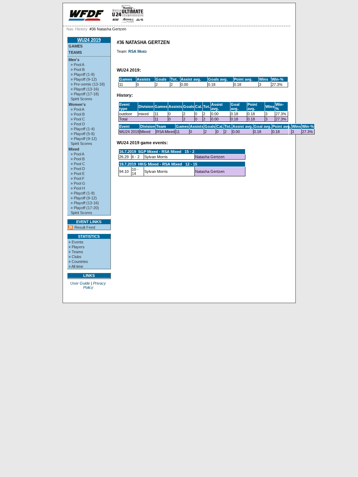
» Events (76, 242)
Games (76, 46)
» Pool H (78, 188)
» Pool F (78, 178)
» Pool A (77, 65)
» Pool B (78, 69)
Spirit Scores (81, 99)
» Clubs (75, 257)
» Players (77, 247)
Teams (75, 52)
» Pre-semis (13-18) (88, 84)
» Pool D (78, 124)
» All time (76, 266)
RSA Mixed (137, 51)
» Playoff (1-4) (83, 129)
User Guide (80, 283)
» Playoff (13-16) (85, 89)
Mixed (74, 149)
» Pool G (78, 183)
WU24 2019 (89, 40)
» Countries (78, 261)
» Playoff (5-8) (83, 134)
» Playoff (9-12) (84, 79)
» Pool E (78, 173)
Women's (77, 104)
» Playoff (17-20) (85, 208)
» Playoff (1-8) (83, 74)
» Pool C (78, 119)
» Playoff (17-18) (85, 94)
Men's (74, 60)
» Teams (76, 252)
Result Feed (84, 227)
